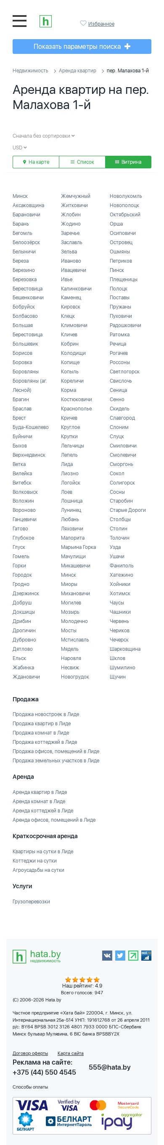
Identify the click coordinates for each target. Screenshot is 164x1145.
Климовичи (74, 325)
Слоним (119, 427)
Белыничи (24, 252)
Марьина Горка (78, 547)
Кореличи (72, 381)
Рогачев (119, 353)
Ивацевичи (73, 270)
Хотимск (120, 593)
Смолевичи (123, 455)
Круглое (70, 427)
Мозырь (70, 612)
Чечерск (119, 640)
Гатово (20, 529)
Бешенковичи (28, 298)
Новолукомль (126, 196)
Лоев (66, 492)
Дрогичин (24, 631)
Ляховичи (72, 529)
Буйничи (22, 436)
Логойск (70, 483)
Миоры (69, 584)
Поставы (120, 298)
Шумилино (122, 668)
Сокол (117, 474)
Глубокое (23, 538)
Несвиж (70, 668)
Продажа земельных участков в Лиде (56, 761)
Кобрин (70, 344)
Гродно (21, 584)
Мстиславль (75, 640)
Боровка (22, 362)
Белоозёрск (26, 242)
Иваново (71, 261)
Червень (119, 621)
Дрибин (22, 621)
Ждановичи (26, 677)
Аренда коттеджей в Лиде (43, 811)
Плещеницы (124, 279)
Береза (21, 261)
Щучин (118, 677)
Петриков (121, 261)
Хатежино (121, 575)
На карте (38, 162)
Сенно (117, 399)
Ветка (19, 464)
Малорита (73, 538)
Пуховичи (121, 316)
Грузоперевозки (31, 902)
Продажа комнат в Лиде (41, 733)
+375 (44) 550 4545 (44, 1072)
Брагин (21, 399)
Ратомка (120, 335)
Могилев (71, 603)
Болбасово (25, 316)
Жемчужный (75, 196)
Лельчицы (72, 446)
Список (85, 162)
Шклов (117, 658)
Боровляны (26, 372)
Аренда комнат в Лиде (39, 801)
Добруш (22, 603)
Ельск (19, 658)
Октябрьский (125, 215)
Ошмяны (120, 252)
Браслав (22, 409)
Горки (19, 566)
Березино (24, 270)
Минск (20, 196)
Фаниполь (122, 566)
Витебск (22, 483)
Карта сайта (71, 1053)
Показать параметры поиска (78, 47)
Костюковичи (76, 399)
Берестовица (27, 289)
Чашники (120, 612)
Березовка (25, 279)
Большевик (25, 344)
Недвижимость (30, 71)
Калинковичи (76, 289)
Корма (68, 390)
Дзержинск (26, 593)
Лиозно (70, 474)
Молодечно (74, 621)
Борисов (22, 353)
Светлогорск (125, 372)
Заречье (70, 233)
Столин (118, 529)
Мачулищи (73, 556)
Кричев (69, 418)
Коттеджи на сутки (35, 861)
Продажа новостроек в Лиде (46, 714)
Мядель (70, 649)
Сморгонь (121, 464)
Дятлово (23, 649)
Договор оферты (30, 1053)
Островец (121, 242)
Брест (19, 418)
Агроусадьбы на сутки (38, 870)
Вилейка (22, 474)
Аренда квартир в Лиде (40, 792)
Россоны (120, 362)
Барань (21, 224)
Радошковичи (125, 325)
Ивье (66, 279)
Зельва (69, 252)
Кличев (69, 335)
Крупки (69, 436)
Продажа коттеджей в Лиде (45, 742)
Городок (22, 575)
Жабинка (23, 668)
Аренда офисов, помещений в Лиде (54, 820)
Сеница (118, 390)
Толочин (120, 538)
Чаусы (117, 603)
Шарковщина (125, 649)
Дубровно (24, 640)
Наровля (71, 658)
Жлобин (71, 215)
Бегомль (22, 233)
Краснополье (76, 409)
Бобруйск (24, 307)
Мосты (69, 631)
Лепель (69, 455)
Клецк (68, 316)
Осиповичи (123, 233)
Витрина (130, 162)
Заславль (71, 242)
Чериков (120, 631)
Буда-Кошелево (31, 427)
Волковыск (25, 492)
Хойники (120, 584)
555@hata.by (110, 1067)
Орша (116, 224)
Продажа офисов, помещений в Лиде (56, 751)
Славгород (122, 418)
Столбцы (120, 519)
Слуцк (117, 436)
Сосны (117, 492)
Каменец (71, 298)
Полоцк (118, 289)
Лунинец (71, 510)
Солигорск (122, 483)
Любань (70, 519)
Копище (70, 362)
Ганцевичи (25, 519)
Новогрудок (75, 677)
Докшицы (24, 612)
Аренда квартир (77, 71)
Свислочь (121, 381)
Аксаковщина (28, 205)
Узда (115, 547)
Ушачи (117, 556)
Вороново (24, 510)
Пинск (117, 270)
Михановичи (75, 593)
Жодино (71, 224)
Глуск (19, 547)
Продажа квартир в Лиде (42, 724)
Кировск (70, 307)
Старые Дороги (128, 510)
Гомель (21, 556)
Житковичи (74, 205)
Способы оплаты (30, 1087)
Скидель (120, 409)
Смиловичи (123, 446)
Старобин (121, 501)
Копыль (70, 372)
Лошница (71, 501)
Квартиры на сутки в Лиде (43, 852)
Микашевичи (75, 566)
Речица (118, 344)
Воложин (23, 501)
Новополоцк (124, 205)
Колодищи (73, 353)
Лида (67, 464)
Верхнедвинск (29, 455)
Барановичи (26, 215)
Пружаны (120, 307)
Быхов (20, 446)
